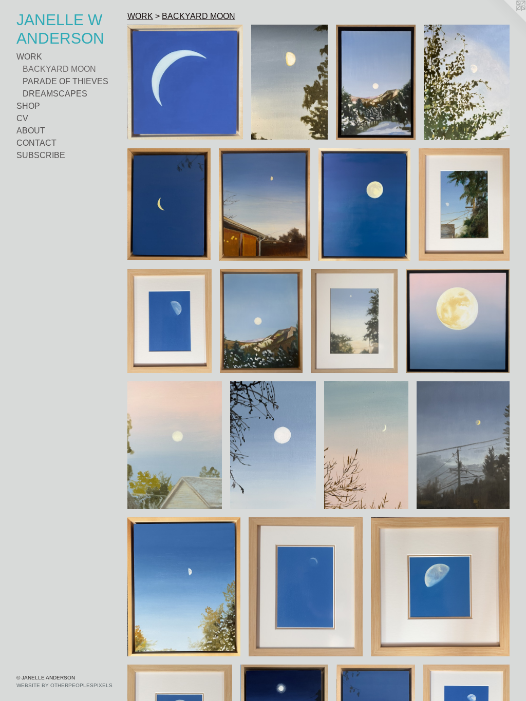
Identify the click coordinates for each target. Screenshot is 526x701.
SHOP (28, 106)
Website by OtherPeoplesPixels (64, 685)
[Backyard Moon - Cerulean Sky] (169, 321)
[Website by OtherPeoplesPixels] (505, 20)
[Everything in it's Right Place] (467, 82)
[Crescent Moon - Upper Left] (185, 82)
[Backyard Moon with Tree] (289, 82)
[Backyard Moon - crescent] (306, 587)
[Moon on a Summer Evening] (354, 321)
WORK (29, 56)
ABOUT (30, 130)
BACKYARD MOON (59, 69)
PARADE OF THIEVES (65, 81)
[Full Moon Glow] (364, 204)
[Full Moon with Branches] (272, 445)
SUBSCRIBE (40, 155)
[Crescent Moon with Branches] (366, 445)
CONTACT (36, 143)
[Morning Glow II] (261, 321)
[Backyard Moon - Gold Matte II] (440, 586)
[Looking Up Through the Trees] (464, 204)
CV (22, 118)
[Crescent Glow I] (169, 204)
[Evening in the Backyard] (264, 204)
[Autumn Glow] (183, 587)
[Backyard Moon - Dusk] (463, 445)
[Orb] (458, 321)
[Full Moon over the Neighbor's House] (174, 445)
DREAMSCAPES (55, 93)
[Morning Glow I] (376, 82)
